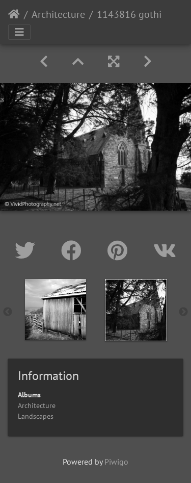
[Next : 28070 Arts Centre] (147, 61)
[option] (55, 309)
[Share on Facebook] (74, 250)
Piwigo (116, 461)
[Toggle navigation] (19, 32)
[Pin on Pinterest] (120, 250)
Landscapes (35, 416)
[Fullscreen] (113, 61)
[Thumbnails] (78, 61)
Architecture (58, 14)
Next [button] (183, 312)
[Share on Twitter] (28, 250)
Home (14, 14)
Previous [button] (8, 312)
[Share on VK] (164, 250)
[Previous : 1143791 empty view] (44, 61)
